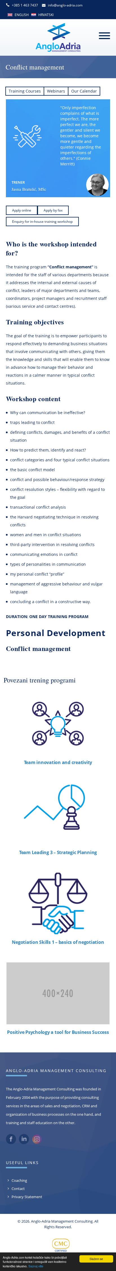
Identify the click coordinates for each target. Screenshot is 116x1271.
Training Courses (25, 91)
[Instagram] (37, 1142)
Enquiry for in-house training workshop (42, 221)
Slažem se (96, 1259)
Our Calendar (84, 91)
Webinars (56, 91)
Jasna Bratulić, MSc (29, 189)
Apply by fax (53, 210)
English (22, 14)
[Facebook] (11, 1142)
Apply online (21, 210)
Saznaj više (35, 1266)
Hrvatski (45, 14)
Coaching (19, 1180)
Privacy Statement (27, 1196)
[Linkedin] (24, 1142)
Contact (18, 1188)
